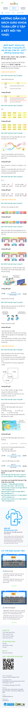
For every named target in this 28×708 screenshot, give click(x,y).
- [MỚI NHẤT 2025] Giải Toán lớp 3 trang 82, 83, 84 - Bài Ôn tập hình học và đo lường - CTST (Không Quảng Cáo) (13, 617)
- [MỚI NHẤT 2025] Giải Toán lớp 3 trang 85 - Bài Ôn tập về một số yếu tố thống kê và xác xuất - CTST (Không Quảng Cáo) (14, 612)
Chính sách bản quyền (8, 636)
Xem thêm (14, 585)
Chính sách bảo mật (7, 634)
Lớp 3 (13, 12)
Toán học (8, 12)
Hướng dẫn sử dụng (7, 645)
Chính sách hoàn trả (7, 638)
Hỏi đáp (4, 643)
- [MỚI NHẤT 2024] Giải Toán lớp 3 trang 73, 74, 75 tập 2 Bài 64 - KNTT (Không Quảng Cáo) (13, 575)
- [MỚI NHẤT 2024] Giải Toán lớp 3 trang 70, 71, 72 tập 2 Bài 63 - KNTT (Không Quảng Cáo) (13, 581)
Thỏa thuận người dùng (8, 632)
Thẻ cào (4, 647)
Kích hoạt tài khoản (7, 653)
